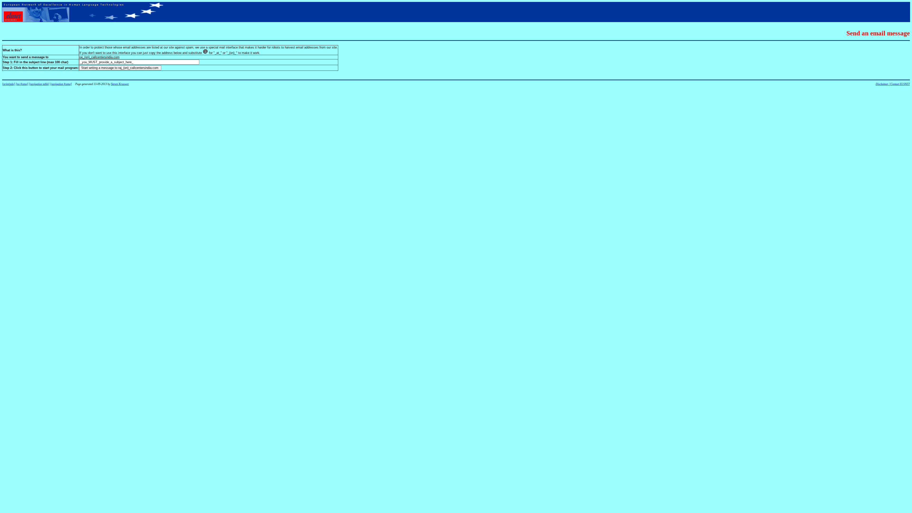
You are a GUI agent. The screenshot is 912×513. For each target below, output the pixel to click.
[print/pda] (8, 84)
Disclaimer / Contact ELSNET (893, 84)
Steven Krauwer (120, 84)
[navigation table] (39, 84)
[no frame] (22, 84)
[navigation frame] (61, 84)
